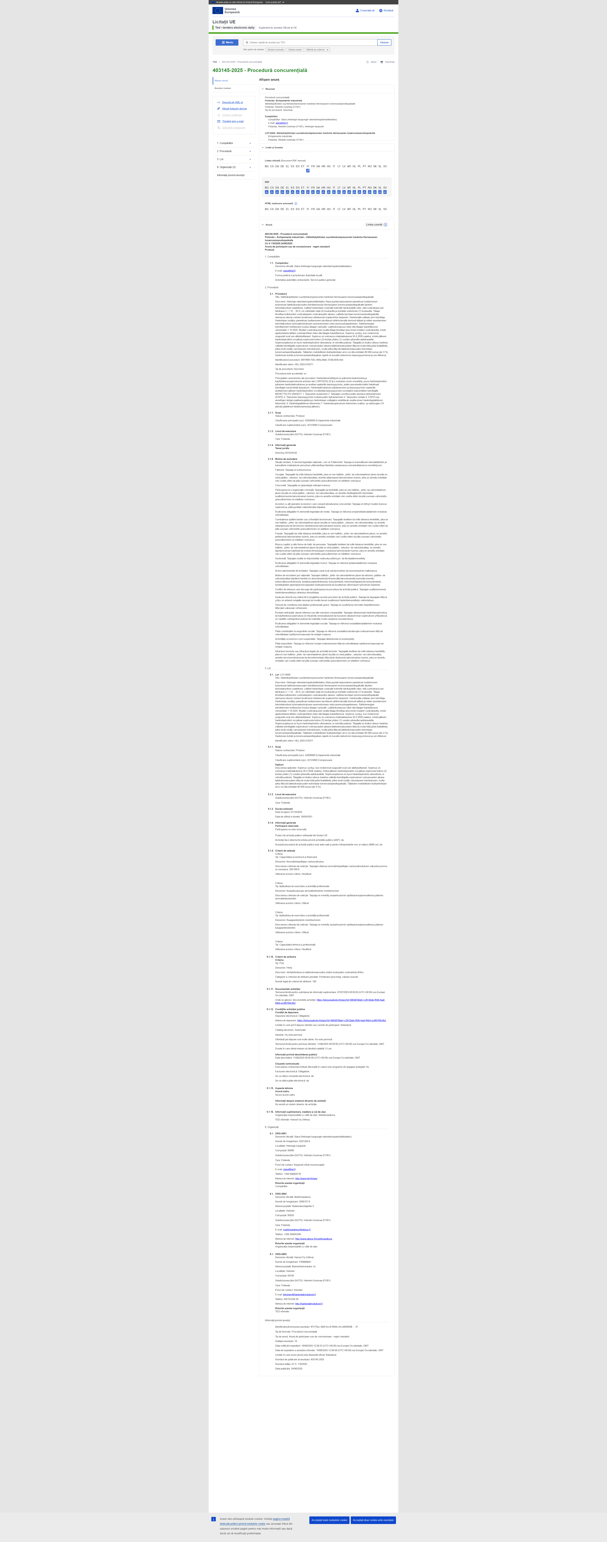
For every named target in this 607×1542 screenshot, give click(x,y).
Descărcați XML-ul (232, 102)
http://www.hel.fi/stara (306, 1178)
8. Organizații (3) (226, 167)
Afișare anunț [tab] (221, 80)
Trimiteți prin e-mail (233, 121)
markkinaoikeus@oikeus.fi (296, 1229)
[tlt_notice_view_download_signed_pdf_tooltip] (308, 170)
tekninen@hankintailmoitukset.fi (299, 1294)
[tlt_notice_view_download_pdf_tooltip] (266, 192)
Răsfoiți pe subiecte (316, 49)
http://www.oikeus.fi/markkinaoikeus (313, 1238)
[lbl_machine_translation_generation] (295, 203)
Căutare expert (295, 49)
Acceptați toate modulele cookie (329, 1520)
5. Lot (220, 159)
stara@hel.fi (282, 123)
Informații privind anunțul (231, 175)
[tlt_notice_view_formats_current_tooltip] (385, 224)
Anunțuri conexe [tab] (223, 88)
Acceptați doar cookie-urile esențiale (373, 1520)
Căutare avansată (275, 49)
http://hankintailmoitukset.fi (308, 1303)
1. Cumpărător (225, 143)
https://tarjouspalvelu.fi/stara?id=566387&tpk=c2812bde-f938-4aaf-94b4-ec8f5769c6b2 (330, 1001)
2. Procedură (224, 151)
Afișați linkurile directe (234, 108)
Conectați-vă (367, 10)
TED (215, 62)
